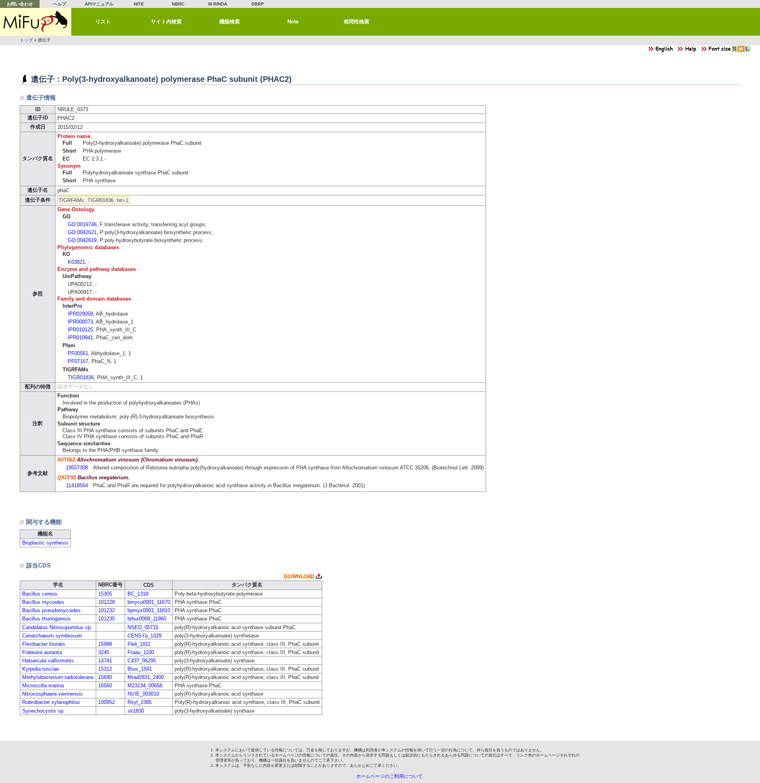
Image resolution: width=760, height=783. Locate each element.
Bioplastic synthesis (45, 543)
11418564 (77, 485)
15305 (105, 594)
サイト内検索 (166, 22)
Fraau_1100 (140, 652)
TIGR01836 (81, 377)
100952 (106, 702)
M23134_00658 (144, 685)
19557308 (77, 468)
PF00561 (78, 353)
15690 (105, 677)
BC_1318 (137, 594)
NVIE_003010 (143, 694)
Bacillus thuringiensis (46, 619)
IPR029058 (80, 314)
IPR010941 (80, 337)
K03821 (76, 262)
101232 (106, 610)
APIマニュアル (99, 4)
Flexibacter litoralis (43, 644)
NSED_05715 (142, 627)
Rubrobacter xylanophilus (51, 702)
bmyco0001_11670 (148, 602)
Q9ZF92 (66, 477)
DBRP (257, 4)
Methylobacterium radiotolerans (58, 677)
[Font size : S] (735, 51)
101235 (106, 619)
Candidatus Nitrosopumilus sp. (57, 627)
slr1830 (135, 711)
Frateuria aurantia (42, 652)
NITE (139, 4)
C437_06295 (141, 661)
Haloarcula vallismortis (48, 661)
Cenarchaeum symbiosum (52, 636)
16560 (105, 685)
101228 (106, 602)
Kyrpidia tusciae (40, 669)
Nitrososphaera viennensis (52, 694)
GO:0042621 (82, 232)
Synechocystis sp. (43, 711)
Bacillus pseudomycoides (51, 610)
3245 (103, 652)
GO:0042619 (82, 240)
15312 (105, 669)
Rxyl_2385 (139, 702)
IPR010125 (80, 330)
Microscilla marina (43, 685)
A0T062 (66, 460)
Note (292, 22)
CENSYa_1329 (144, 636)
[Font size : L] (747, 51)
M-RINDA (217, 4)
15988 (105, 644)
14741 (105, 661)
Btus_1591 (139, 669)
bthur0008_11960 (146, 619)
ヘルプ (59, 4)
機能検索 (229, 22)
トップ (26, 40)
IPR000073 (80, 322)
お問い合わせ (20, 4)
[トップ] (35, 22)
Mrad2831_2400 (145, 677)
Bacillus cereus (39, 594)
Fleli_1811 (138, 644)
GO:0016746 (82, 224)
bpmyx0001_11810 (148, 610)
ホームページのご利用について (389, 776)
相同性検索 (356, 22)
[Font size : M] (741, 51)
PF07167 (78, 361)
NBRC (178, 4)
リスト (103, 22)
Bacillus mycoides (43, 602)
